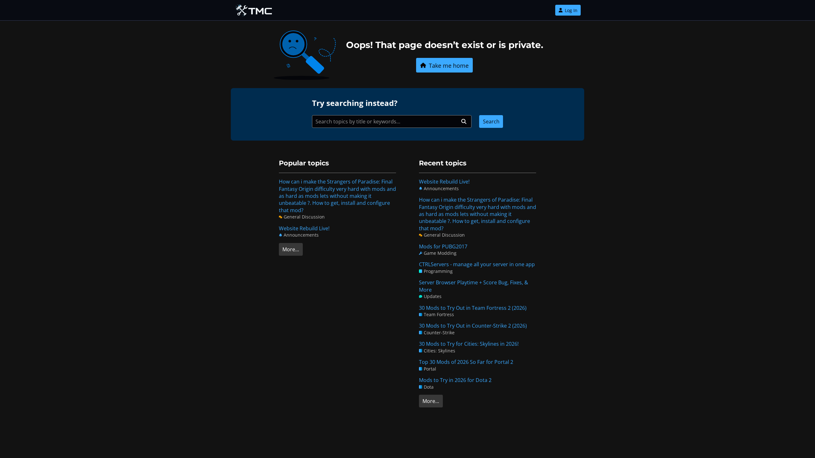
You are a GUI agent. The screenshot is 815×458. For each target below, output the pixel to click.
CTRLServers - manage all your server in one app (477, 264)
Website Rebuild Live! (304, 228)
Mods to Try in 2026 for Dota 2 (455, 380)
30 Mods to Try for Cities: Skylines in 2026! (469, 343)
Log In (571, 10)
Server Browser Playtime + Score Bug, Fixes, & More (473, 286)
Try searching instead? (354, 103)
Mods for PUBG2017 (443, 246)
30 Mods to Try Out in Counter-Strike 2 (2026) (473, 325)
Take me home (449, 65)
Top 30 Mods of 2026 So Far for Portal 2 (466, 361)
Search (491, 121)
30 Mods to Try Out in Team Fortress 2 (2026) (473, 307)
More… (290, 249)
